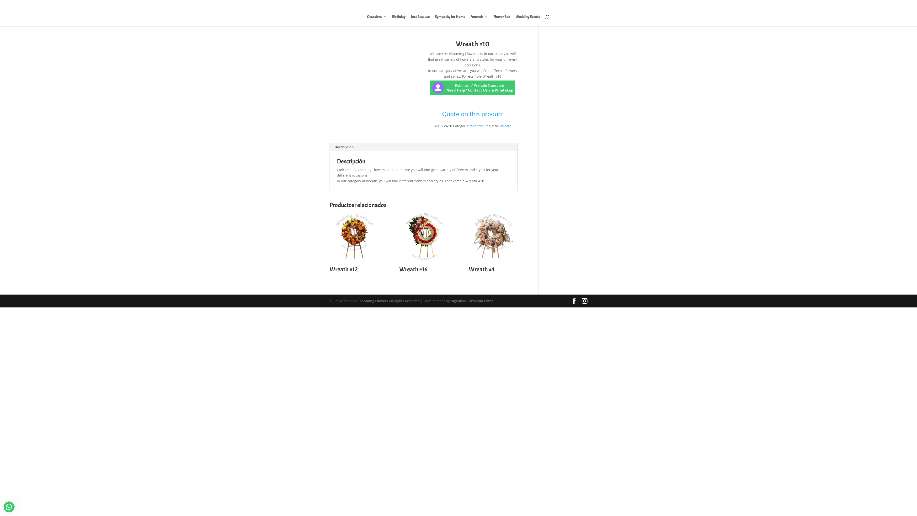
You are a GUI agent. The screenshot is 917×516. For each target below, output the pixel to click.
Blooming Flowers (373, 301)
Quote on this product (472, 114)
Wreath (506, 126)
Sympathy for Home (450, 17)
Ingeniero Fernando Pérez (472, 301)
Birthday (398, 17)
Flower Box (501, 17)
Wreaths (477, 126)
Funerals (476, 17)
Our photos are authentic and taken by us (850, 5)
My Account (808, 5)
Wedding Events (528, 17)
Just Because (420, 17)
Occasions (374, 17)
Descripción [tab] (344, 147)
